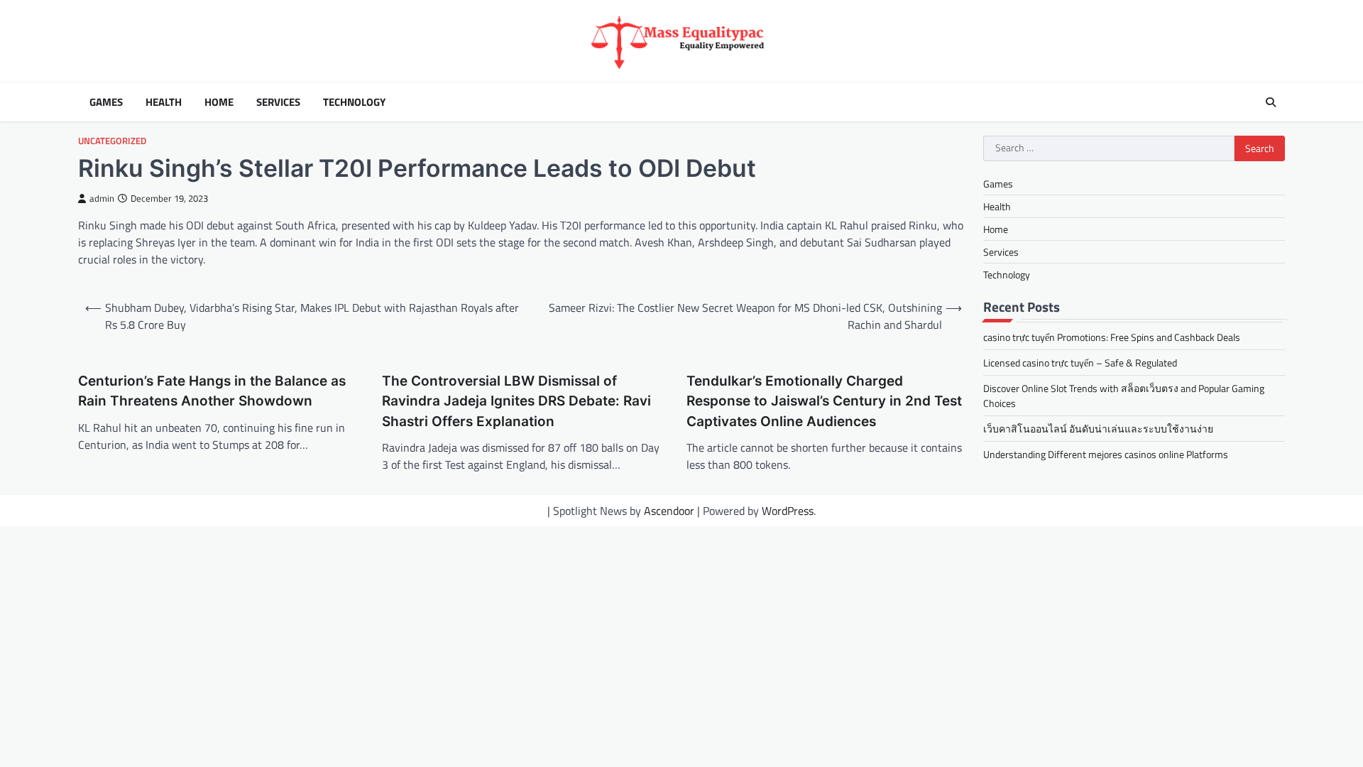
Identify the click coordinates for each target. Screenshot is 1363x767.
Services (278, 102)
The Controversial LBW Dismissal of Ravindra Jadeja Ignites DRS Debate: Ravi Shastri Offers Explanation (516, 401)
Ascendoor (669, 510)
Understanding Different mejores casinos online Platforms (1105, 454)
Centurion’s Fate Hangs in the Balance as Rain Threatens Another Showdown (212, 391)
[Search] (1270, 102)
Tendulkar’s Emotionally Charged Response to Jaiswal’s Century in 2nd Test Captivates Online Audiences (824, 401)
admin (101, 198)
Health (164, 102)
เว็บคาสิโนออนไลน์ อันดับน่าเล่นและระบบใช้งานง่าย (1098, 428)
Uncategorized (112, 141)
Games (106, 102)
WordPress (788, 510)
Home (219, 102)
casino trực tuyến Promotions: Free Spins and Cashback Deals (1111, 337)
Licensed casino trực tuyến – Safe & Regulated (1080, 362)
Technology (354, 102)
